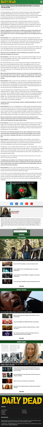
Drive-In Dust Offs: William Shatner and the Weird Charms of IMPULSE (16, 312)
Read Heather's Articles (21, 228)
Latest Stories (4, 410)
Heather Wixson (10, 9)
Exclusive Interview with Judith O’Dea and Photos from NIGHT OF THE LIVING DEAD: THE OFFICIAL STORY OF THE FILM (21, 364)
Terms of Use (15, 424)
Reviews (3, 412)
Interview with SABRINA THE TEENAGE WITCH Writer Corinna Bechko (26, 321)
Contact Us (24, 411)
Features (3, 411)
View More (21, 286)
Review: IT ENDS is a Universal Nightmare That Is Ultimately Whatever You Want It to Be (20, 259)
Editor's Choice (21, 342)
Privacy (10, 424)
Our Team (24, 410)
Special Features (21, 290)
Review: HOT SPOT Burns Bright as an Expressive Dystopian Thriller (26, 263)
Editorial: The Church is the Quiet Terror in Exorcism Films (24, 381)
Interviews (4, 414)
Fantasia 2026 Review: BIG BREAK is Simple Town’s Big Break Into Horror (27, 281)
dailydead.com (13, 423)
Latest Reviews (21, 238)
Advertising (24, 412)
